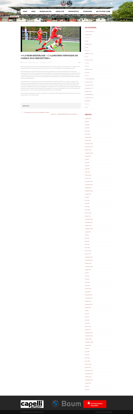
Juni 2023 (87, 238)
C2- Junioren (49, 62)
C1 (85, 38)
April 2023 (87, 244)
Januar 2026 (88, 140)
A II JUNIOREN (88, 94)
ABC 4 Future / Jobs (103, 11)
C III (86, 75)
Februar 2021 (88, 326)
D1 (85, 66)
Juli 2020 (87, 348)
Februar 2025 (88, 175)
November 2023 (89, 222)
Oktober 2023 (88, 225)
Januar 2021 (88, 329)
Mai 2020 (87, 354)
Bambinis (87, 91)
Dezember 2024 (89, 181)
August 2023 (88, 232)
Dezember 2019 (89, 370)
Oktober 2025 (88, 150)
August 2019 (88, 383)
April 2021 (87, 320)
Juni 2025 (87, 162)
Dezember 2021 (89, 295)
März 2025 (87, 172)
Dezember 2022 (89, 257)
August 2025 (88, 156)
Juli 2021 (87, 310)
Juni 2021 (87, 313)
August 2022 (88, 269)
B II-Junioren (88, 88)
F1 (85, 63)
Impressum (102, 412)
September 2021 (89, 304)
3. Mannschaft (88, 31)
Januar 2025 (88, 178)
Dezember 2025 (89, 143)
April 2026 (87, 131)
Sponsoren (87, 11)
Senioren (87, 60)
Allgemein (44, 62)
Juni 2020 (87, 351)
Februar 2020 (88, 364)
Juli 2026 (87, 121)
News (33, 11)
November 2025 (89, 146)
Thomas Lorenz (34, 62)
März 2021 (87, 323)
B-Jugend (87, 44)
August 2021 (88, 307)
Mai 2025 (87, 165)
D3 (85, 41)
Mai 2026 (87, 128)
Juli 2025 (87, 159)
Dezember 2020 (89, 332)
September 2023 (89, 228)
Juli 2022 (87, 272)
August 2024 (88, 194)
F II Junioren (88, 82)
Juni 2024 (87, 200)
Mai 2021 (87, 317)
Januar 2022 (88, 291)
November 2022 (89, 260)
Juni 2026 (87, 124)
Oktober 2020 (88, 339)
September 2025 (89, 153)
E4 (85, 47)
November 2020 (89, 336)
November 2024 (89, 184)
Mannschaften (45, 11)
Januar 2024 (88, 216)
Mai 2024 (87, 203)
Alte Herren (88, 69)
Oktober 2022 (88, 263)
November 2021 (89, 298)
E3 (85, 56)
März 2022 (87, 285)
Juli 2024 (87, 197)
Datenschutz (109, 412)
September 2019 (89, 380)
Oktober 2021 (88, 301)
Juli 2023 (87, 235)
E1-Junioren (88, 97)
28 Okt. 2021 (25, 62)
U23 (86, 72)
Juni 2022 (87, 276)
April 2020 (87, 358)
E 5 (86, 107)
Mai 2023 (87, 241)
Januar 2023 (88, 254)
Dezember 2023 (89, 219)
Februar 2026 (88, 137)
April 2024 (87, 206)
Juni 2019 (87, 389)
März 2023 (87, 247)
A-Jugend (87, 34)
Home (25, 11)
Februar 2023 (88, 250)
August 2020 (88, 345)
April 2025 (87, 168)
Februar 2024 (88, 213)
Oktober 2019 (88, 376)
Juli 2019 (87, 386)
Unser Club (60, 11)
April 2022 (87, 282)
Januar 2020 (88, 367)
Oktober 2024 (88, 187)
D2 (85, 104)
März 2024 (87, 209)
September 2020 (89, 342)
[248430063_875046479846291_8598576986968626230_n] (51, 39)
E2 (85, 50)
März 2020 (87, 361)
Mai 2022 (87, 279)
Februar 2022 (88, 288)
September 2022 (89, 266)
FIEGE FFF (87, 101)
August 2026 (88, 118)
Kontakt (97, 412)
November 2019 (89, 373)
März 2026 (87, 134)
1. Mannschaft (88, 78)
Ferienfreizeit (73, 11)
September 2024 (89, 191)
